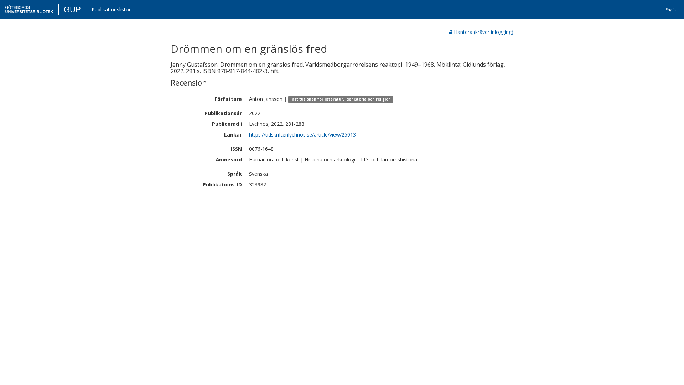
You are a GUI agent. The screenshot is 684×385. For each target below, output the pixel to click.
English (672, 9)
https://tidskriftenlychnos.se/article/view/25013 (302, 134)
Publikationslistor (111, 9)
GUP (72, 9)
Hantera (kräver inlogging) (483, 32)
